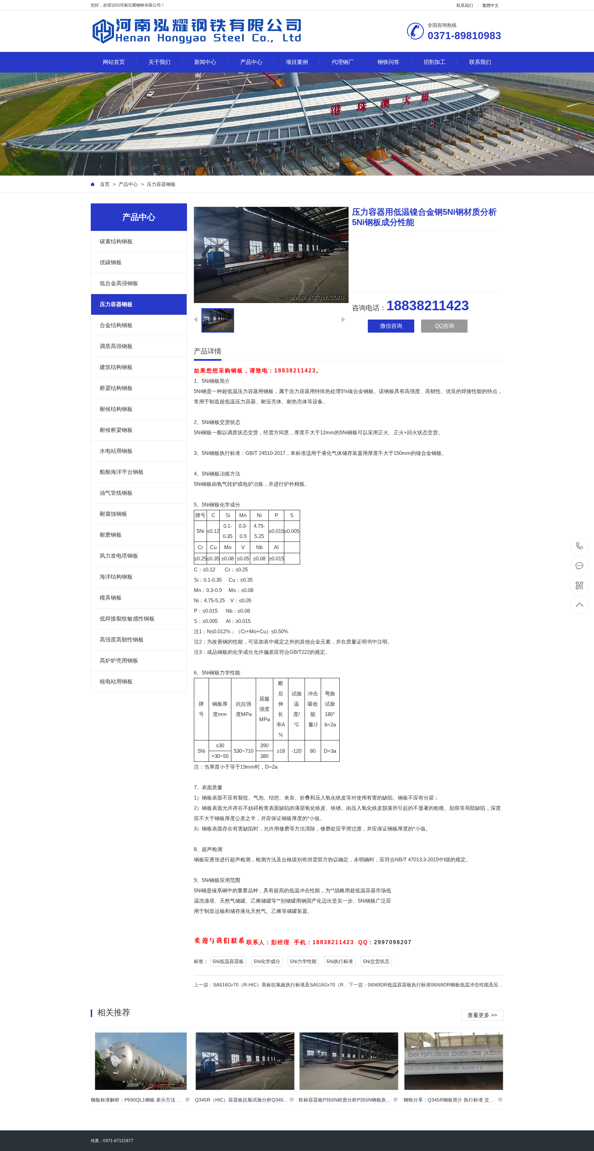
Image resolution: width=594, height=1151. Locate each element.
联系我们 (464, 5)
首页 (105, 184)
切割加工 (435, 62)
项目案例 (297, 62)
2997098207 (393, 942)
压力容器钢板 (161, 184)
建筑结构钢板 (116, 367)
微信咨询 (391, 326)
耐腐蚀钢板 (113, 514)
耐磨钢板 (111, 535)
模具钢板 (111, 598)
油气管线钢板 (116, 493)
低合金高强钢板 (119, 283)
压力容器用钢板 (256, 391)
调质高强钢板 (116, 346)
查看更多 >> (482, 1015)
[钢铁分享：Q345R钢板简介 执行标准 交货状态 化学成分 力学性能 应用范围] (454, 1059)
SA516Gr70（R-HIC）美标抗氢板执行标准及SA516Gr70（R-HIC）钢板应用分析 (300, 984)
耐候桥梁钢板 (116, 430)
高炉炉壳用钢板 (119, 660)
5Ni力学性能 (303, 961)
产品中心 (251, 62)
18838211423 (580, 546)
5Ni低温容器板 (228, 961)
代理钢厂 (343, 62)
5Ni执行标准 (340, 961)
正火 (383, 432)
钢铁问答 (388, 62)
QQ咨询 (444, 326)
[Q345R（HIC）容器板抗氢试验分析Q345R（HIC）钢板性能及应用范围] (245, 1059)
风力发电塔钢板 (119, 556)
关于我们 (159, 62)
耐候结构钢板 (116, 409)
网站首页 (114, 62)
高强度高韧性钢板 (122, 639)
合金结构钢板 (116, 325)
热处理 (333, 391)
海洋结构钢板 (116, 577)
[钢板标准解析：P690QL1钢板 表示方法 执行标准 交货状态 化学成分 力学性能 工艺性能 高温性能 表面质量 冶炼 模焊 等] (141, 1059)
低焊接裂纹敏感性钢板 (127, 619)
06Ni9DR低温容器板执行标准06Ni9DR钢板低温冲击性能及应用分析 (440, 984)
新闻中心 (205, 62)
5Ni (205, 381)
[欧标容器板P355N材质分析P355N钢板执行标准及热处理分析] (349, 1059)
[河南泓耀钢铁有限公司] (197, 31)
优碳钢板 (111, 262)
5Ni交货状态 (376, 961)
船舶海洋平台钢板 (122, 472)
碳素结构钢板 (116, 241)
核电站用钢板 (116, 681)
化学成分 (230, 504)
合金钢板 (363, 391)
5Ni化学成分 (267, 961)
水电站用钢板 (116, 451)
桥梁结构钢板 (116, 388)
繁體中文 (490, 5)
